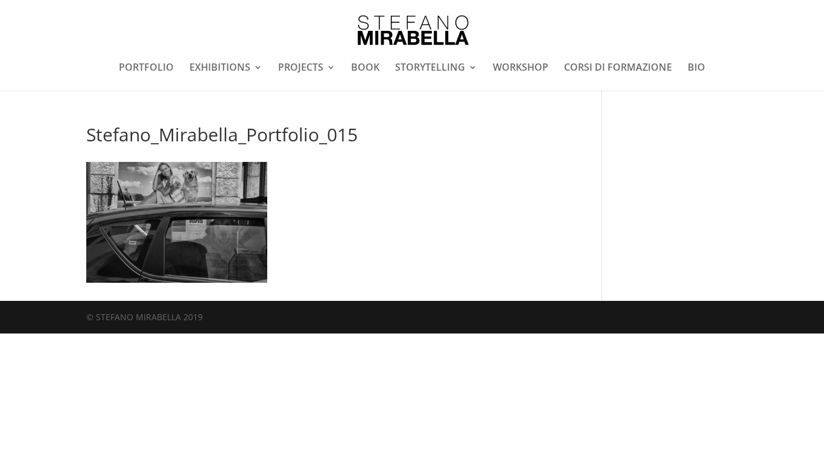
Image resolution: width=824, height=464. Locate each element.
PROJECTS (300, 68)
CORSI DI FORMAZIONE (618, 68)
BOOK (365, 68)
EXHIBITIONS (219, 68)
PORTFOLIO (146, 68)
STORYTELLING (430, 68)
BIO (696, 68)
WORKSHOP (520, 68)
